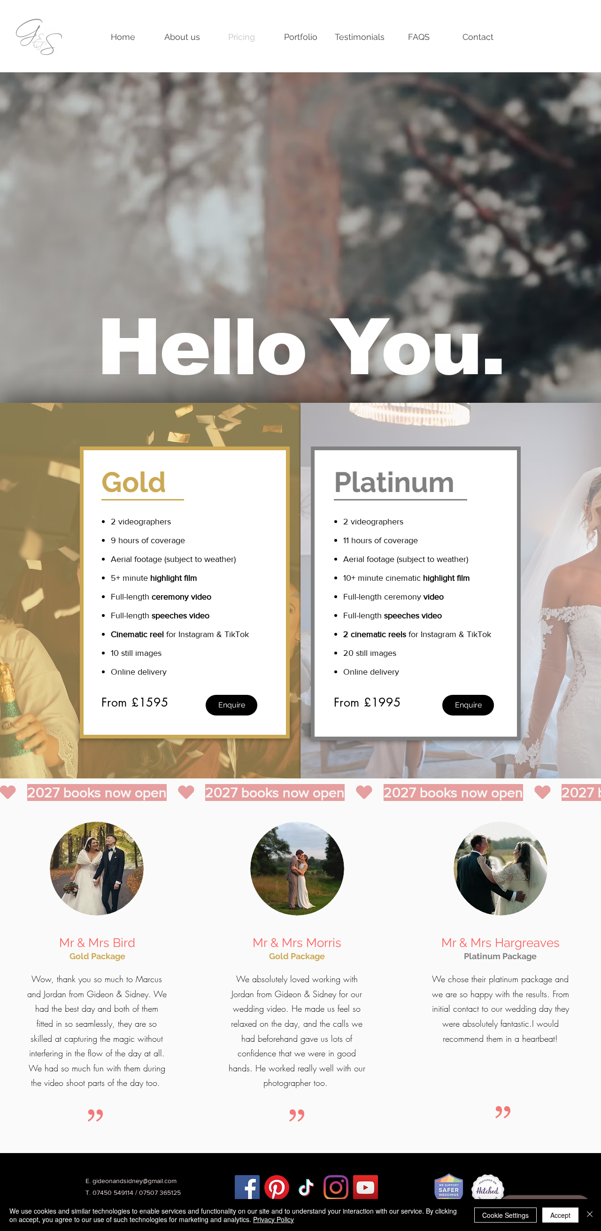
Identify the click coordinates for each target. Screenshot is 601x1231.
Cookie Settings (505, 1215)
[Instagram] (336, 1187)
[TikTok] (306, 1187)
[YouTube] (365, 1187)
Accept (560, 1215)
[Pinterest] (276, 1187)
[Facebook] (247, 1187)
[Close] (589, 1215)
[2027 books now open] (300, 792)
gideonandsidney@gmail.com (134, 1181)
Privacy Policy (273, 1219)
